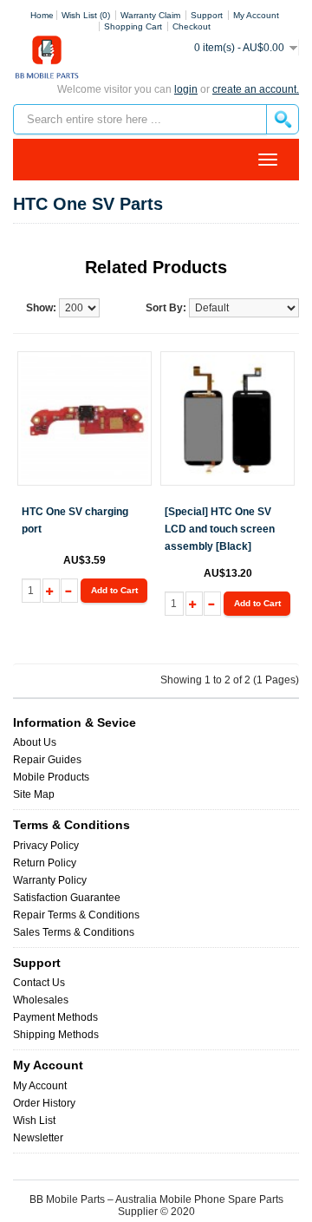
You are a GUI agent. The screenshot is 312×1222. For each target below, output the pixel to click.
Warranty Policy (50, 880)
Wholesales (40, 1000)
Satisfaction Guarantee (66, 898)
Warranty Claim (150, 15)
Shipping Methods (56, 1035)
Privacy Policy (46, 846)
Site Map (34, 794)
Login (186, 89)
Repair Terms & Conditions (76, 915)
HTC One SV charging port (75, 520)
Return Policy (44, 863)
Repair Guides (47, 760)
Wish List (34, 1120)
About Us (34, 742)
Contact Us (39, 983)
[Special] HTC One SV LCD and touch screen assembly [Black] (220, 529)
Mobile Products (51, 777)
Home (42, 15)
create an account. (255, 89)
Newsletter (38, 1138)
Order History (44, 1103)
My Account (40, 1086)
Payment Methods (55, 1017)
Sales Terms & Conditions (73, 932)
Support (207, 15)
